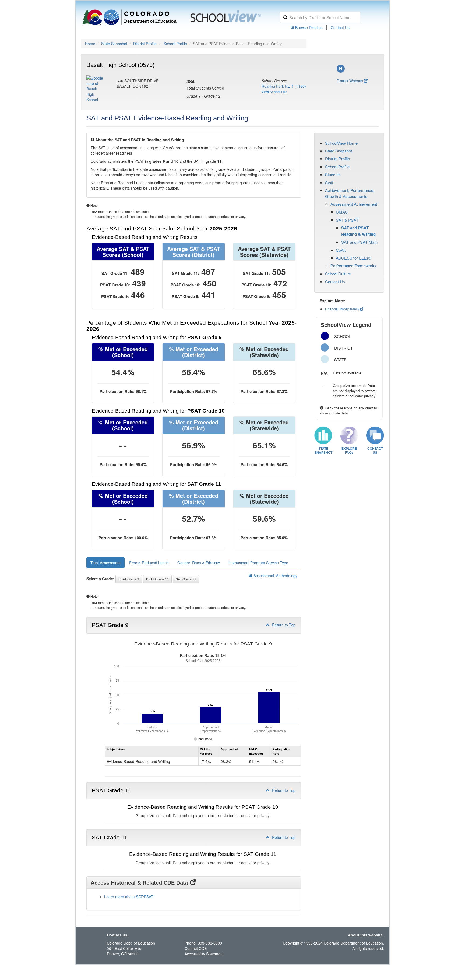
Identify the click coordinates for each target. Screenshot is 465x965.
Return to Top (283, 624)
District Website (350, 80)
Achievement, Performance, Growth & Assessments (349, 193)
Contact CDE (196, 948)
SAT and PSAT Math (359, 242)
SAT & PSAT (347, 220)
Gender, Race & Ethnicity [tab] (198, 562)
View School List (274, 91)
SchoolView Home (341, 143)
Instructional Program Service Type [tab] (258, 562)
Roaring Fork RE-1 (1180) (284, 86)
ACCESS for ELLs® (353, 258)
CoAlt (341, 250)
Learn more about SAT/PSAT (128, 896)
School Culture (338, 273)
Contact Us (340, 27)
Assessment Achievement (353, 204)
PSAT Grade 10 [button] (157, 579)
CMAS (342, 212)
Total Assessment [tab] (105, 562)
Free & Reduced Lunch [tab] (149, 562)
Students (333, 174)
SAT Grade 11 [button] (186, 579)
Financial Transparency (342, 309)
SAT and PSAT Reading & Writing (358, 231)
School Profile (175, 43)
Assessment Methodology (274, 575)
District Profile (145, 43)
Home (90, 43)
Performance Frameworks (353, 265)
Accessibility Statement (204, 953)
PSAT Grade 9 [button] (128, 579)
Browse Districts (308, 27)
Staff (329, 182)
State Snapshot (114, 43)
